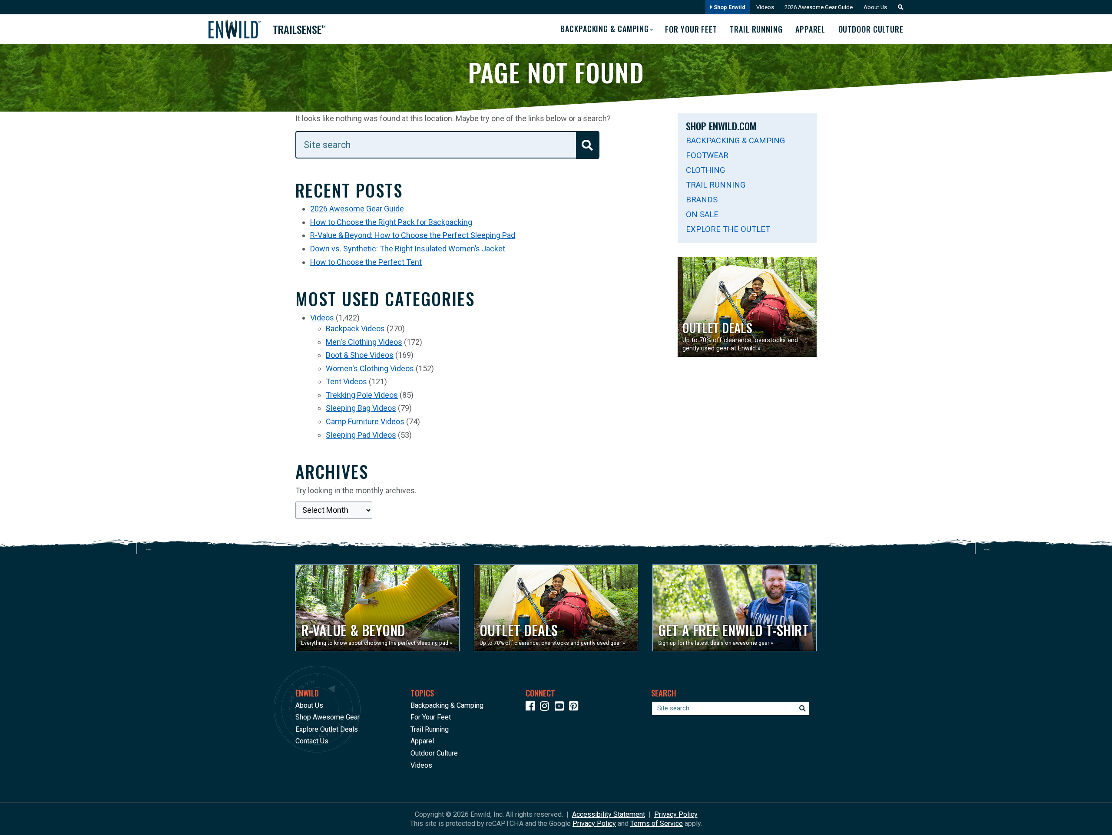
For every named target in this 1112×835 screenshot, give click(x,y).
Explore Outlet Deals (326, 729)
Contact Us (311, 741)
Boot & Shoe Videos (360, 355)
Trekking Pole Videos (362, 394)
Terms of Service (656, 823)
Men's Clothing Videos (364, 342)
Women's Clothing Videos (370, 368)
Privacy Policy (676, 814)
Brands (702, 199)
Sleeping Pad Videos (361, 434)
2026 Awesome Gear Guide (818, 7)
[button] (898, 7)
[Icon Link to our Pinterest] (575, 707)
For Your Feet (691, 29)
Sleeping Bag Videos (361, 408)
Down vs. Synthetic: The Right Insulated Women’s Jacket (407, 248)
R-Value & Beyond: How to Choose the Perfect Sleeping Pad (412, 235)
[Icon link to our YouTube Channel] (561, 707)
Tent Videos (346, 381)
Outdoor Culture (871, 29)
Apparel (810, 29)
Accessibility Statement (608, 814)
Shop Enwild (728, 7)
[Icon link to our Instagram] (546, 707)
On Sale (702, 214)
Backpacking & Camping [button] (604, 28)
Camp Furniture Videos (365, 421)
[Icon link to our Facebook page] (532, 707)
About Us (875, 7)
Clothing (705, 170)
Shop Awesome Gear (327, 717)
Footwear (707, 155)
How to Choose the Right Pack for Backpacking (391, 222)
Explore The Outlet (728, 229)
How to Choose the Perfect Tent (366, 262)
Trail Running (756, 29)
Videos (765, 7)
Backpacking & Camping (735, 140)
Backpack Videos (355, 328)
